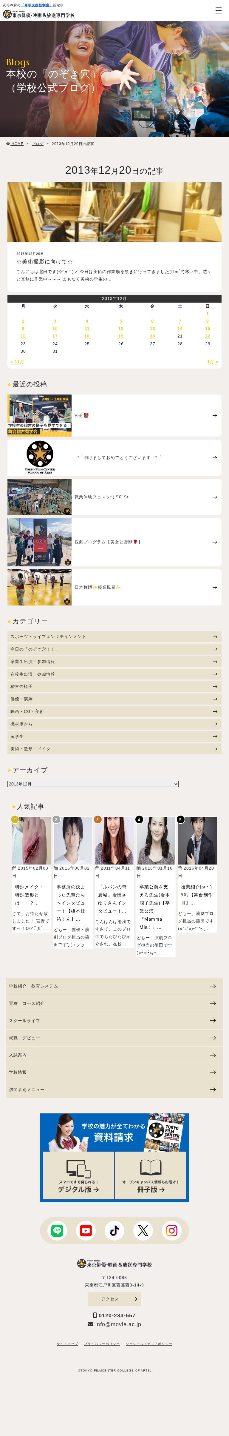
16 (23, 336)
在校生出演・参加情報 (32, 674)
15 (208, 328)
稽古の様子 (21, 686)
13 (152, 328)
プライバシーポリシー (102, 1344)
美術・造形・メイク (30, 748)
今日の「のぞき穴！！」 (35, 649)
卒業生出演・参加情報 (32, 661)
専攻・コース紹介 (27, 1003)
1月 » (213, 361)
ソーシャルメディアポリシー (149, 1344)
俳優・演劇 (21, 699)
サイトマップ (67, 1344)
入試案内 (18, 1055)
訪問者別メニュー (27, 1089)
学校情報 (18, 1072)
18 (87, 336)
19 (121, 336)
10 (55, 328)
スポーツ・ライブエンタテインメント (48, 636)
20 (152, 336)
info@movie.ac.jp (117, 1324)
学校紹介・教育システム (33, 986)
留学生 (17, 736)
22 (208, 336)
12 (121, 328)
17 (55, 336)
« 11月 (17, 361)
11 (87, 328)
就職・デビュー (24, 1038)
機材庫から (21, 724)
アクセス (110, 1299)
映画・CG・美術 (27, 711)
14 (180, 328)
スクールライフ (24, 1020)
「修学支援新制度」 (37, 5)
